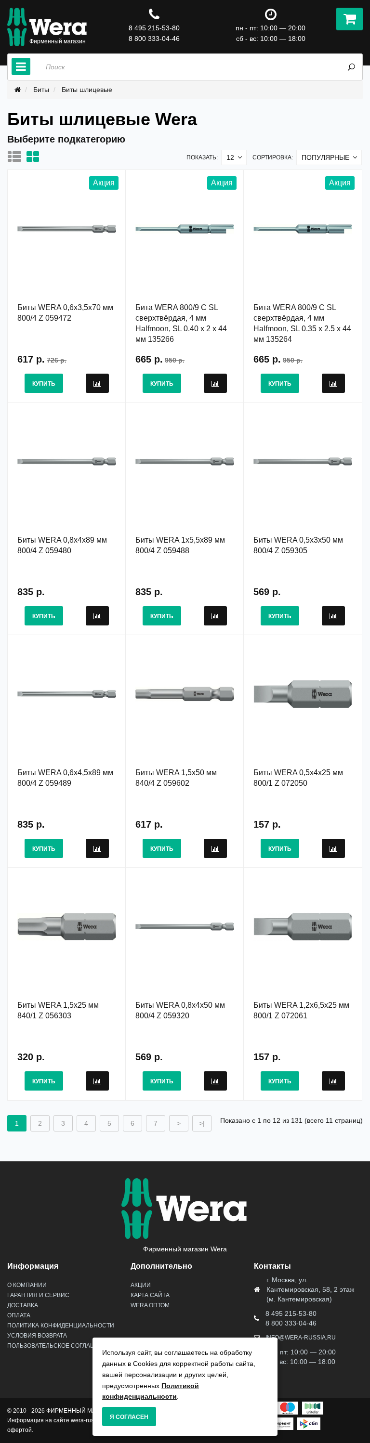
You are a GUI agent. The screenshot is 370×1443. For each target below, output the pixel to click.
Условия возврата (37, 1335)
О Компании (27, 1285)
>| (202, 1123)
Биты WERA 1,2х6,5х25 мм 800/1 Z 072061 (301, 1010)
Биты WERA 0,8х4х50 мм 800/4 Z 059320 (180, 1010)
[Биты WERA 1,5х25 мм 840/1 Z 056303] (66, 926)
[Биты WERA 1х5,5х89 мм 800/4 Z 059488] (184, 461)
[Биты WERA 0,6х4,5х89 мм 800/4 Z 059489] (66, 694)
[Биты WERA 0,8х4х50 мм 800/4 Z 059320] (184, 926)
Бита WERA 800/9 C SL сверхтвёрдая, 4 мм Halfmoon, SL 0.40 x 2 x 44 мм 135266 (181, 323)
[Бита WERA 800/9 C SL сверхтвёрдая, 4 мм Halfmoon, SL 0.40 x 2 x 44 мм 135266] (184, 229)
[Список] (16, 156)
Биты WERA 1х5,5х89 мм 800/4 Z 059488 (180, 545)
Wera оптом (150, 1305)
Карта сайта (150, 1295)
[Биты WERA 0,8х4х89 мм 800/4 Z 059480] (66, 461)
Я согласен (129, 1417)
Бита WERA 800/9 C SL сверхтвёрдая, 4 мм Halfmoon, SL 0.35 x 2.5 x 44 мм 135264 (302, 323)
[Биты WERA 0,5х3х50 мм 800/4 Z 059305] (302, 461)
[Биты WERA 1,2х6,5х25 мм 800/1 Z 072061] (302, 926)
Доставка (22, 1305)
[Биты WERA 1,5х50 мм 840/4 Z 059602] (184, 694)
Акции (141, 1285)
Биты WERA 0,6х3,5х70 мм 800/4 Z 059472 (65, 312)
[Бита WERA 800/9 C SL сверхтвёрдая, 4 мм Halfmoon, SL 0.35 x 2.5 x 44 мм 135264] (302, 229)
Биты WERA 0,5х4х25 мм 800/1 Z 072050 (298, 777)
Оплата (18, 1315)
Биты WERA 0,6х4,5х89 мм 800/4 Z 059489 (65, 777)
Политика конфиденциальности (60, 1325)
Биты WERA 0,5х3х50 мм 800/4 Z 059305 (298, 545)
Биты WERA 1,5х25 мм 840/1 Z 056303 (58, 1010)
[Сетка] (35, 156)
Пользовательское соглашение (59, 1345)
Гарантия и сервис (38, 1295)
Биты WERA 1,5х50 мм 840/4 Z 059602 (176, 777)
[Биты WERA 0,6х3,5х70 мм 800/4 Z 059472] (66, 229)
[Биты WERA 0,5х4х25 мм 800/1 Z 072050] (302, 694)
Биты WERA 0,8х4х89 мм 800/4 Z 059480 (62, 545)
